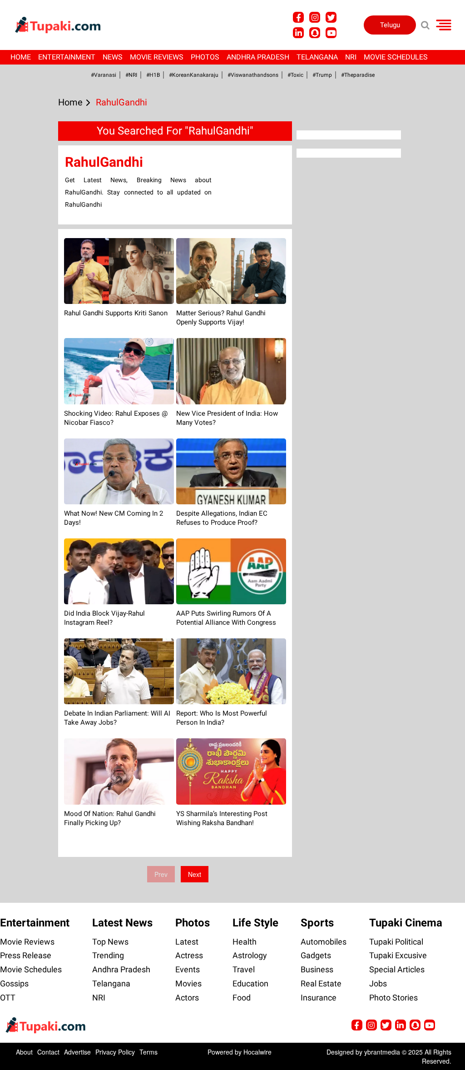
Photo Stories (393, 997)
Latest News (122, 922)
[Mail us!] (331, 32)
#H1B (153, 75)
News (113, 57)
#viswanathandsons (253, 75)
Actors (187, 997)
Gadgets (316, 955)
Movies (188, 983)
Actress (189, 955)
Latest (186, 941)
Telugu (390, 25)
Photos (205, 57)
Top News (110, 941)
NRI (350, 57)
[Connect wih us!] (298, 32)
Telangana (317, 57)
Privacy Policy (115, 1051)
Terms (148, 1051)
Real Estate (321, 983)
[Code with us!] (314, 32)
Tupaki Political (396, 941)
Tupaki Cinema (405, 922)
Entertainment (66, 57)
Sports (317, 922)
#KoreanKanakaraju (193, 75)
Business (317, 969)
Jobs (378, 983)
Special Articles (397, 969)
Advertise (77, 1051)
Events (187, 969)
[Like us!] (298, 17)
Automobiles (323, 941)
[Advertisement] (41, 350)
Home (20, 57)
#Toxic (295, 75)
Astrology (249, 955)
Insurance (318, 997)
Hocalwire (257, 1051)
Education (250, 983)
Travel (243, 969)
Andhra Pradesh (258, 57)
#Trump (322, 75)
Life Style (255, 922)
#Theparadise (358, 75)
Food (241, 997)
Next (194, 874)
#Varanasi (103, 75)
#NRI (131, 75)
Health (244, 941)
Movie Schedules (396, 57)
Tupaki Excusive (398, 955)
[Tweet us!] (314, 17)
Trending (108, 955)
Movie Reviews (156, 57)
